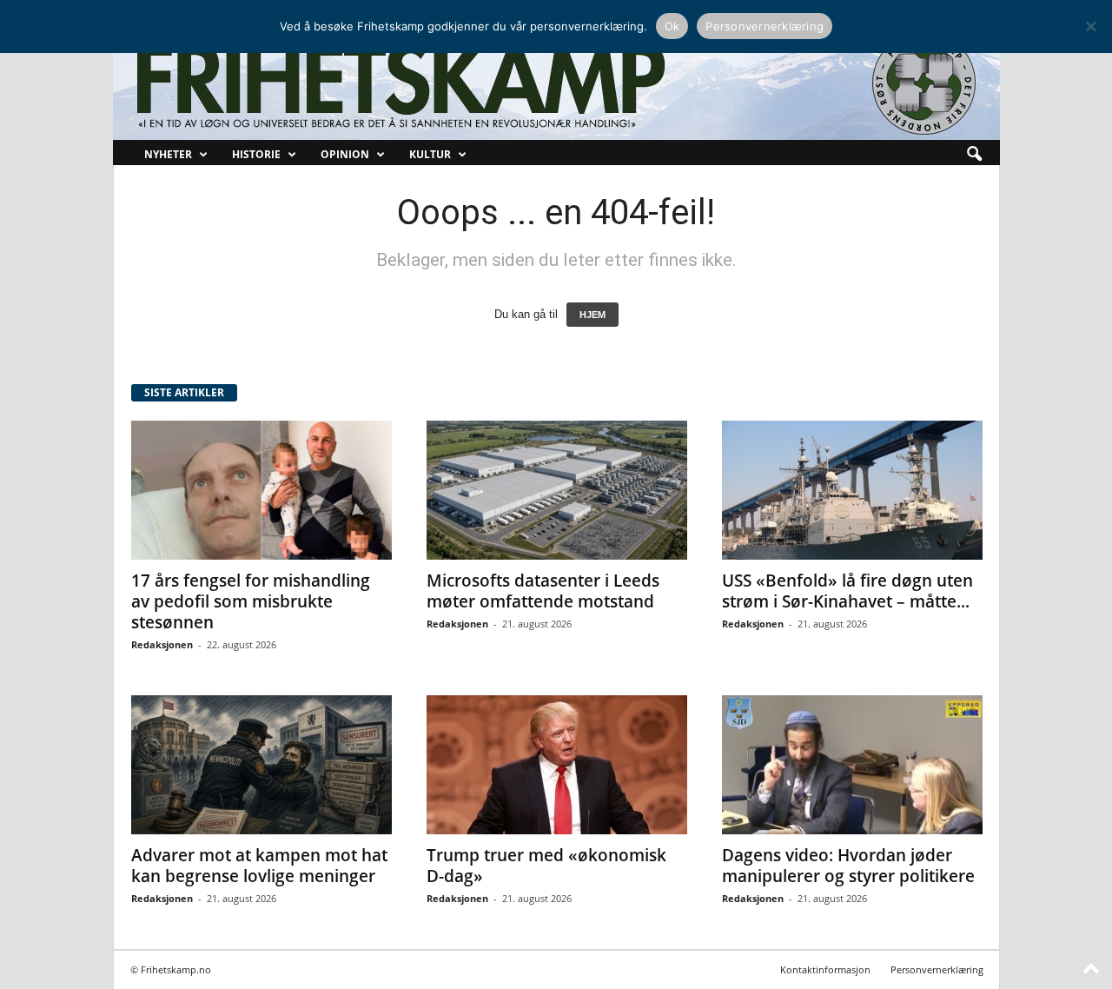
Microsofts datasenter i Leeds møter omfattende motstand (543, 591)
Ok (672, 26)
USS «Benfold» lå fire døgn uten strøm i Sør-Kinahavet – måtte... (847, 591)
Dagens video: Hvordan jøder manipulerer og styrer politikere (848, 865)
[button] (974, 155)
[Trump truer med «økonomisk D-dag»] (557, 764)
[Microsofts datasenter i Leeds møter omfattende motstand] (557, 490)
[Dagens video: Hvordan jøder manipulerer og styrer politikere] (852, 764)
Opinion (345, 154)
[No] (1090, 26)
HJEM (592, 314)
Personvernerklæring (936, 969)
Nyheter (168, 154)
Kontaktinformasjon (825, 969)
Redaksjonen (162, 644)
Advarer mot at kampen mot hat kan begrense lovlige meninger (259, 865)
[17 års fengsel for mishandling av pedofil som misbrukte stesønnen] (261, 490)
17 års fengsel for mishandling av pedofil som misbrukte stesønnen (250, 601)
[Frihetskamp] (556, 83)
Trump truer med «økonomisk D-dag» (546, 865)
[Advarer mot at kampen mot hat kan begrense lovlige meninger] (261, 764)
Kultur (430, 154)
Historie (256, 154)
